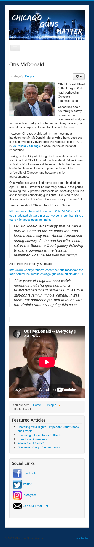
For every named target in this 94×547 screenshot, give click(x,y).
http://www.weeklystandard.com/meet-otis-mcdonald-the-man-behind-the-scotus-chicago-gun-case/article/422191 (46, 272)
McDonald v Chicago (26, 145)
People (29, 76)
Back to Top (81, 538)
